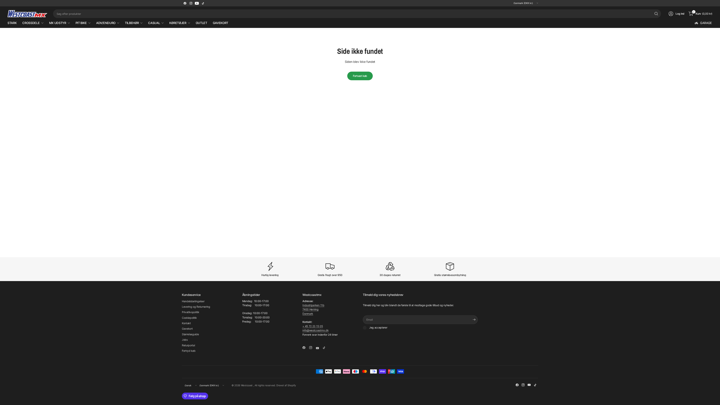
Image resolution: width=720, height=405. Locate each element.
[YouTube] (197, 3)
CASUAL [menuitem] (154, 23)
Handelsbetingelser (193, 301)
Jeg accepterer (378, 327)
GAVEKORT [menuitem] (220, 23)
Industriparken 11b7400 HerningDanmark (313, 309)
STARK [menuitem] (12, 23)
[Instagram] (191, 3)
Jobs (185, 339)
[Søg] (656, 13)
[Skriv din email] (474, 319)
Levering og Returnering (196, 306)
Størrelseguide (190, 334)
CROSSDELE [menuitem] (31, 23)
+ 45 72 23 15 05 (312, 326)
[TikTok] (203, 3)
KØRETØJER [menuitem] (177, 23)
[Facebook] (185, 3)
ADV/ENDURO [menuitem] (106, 23)
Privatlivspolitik (190, 312)
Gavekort (187, 328)
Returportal (188, 345)
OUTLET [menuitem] (201, 23)
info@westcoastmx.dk (315, 330)
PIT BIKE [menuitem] (81, 23)
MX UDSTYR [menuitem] (57, 23)
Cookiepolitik (189, 317)
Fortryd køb (188, 350)
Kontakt (186, 323)
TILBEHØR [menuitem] (132, 23)
